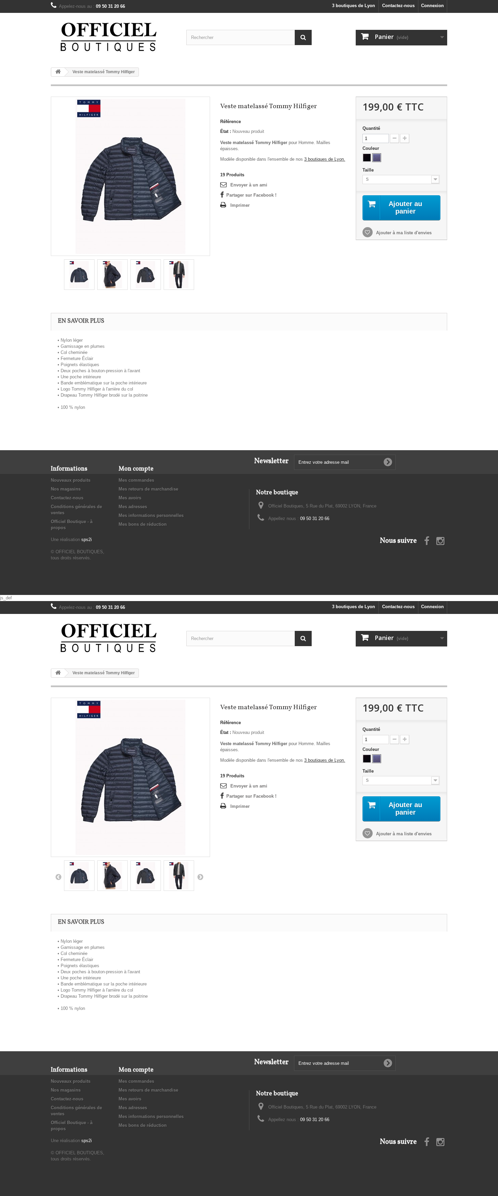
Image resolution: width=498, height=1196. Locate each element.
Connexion (432, 5)
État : (225, 131)
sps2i (86, 539)
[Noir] (367, 157)
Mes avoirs (130, 497)
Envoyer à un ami (248, 184)
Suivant (200, 876)
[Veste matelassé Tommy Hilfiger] (130, 175)
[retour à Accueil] (57, 72)
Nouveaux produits (70, 480)
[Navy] (376, 157)
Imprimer (240, 205)
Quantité (371, 128)
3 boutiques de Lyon (353, 5)
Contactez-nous (398, 5)
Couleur (371, 148)
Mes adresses (133, 506)
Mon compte (136, 469)
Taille (368, 170)
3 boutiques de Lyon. (324, 159)
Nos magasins (66, 489)
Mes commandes (136, 480)
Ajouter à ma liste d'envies (403, 232)
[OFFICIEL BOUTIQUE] (113, 37)
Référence (230, 121)
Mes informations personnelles (151, 515)
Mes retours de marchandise (148, 489)
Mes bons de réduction (143, 524)
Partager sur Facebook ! (251, 195)
